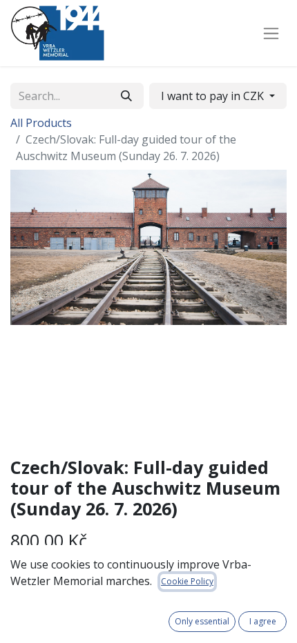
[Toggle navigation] (271, 33)
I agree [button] (262, 621)
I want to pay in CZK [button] (214, 95)
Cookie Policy (187, 581)
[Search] (126, 96)
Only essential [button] (202, 621)
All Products (41, 122)
